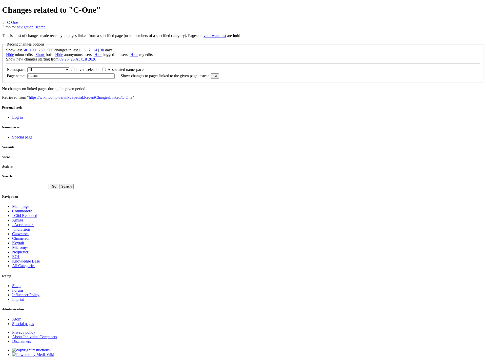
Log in (17, 117)
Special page (22, 137)
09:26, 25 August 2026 (77, 59)
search (40, 27)
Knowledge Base (26, 261)
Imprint (18, 299)
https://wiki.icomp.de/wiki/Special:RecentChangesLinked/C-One (80, 97)
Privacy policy (23, 332)
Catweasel (20, 234)
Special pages (23, 324)
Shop (16, 286)
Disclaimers (21, 341)
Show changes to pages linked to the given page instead (165, 76)
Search (7, 176)
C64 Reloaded (24, 215)
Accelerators (23, 225)
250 (41, 50)
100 (33, 50)
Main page (20, 206)
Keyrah (18, 243)
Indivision (21, 229)
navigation (25, 27)
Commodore (22, 211)
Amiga (17, 220)
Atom (16, 319)
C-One (12, 22)
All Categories (23, 266)
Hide (10, 54)
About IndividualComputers (34, 337)
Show (40, 54)
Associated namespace (126, 69)
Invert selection (88, 69)
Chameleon (21, 238)
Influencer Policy (25, 295)
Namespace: (16, 69)
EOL (16, 256)
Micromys (20, 247)
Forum (17, 290)
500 (50, 50)
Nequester (20, 252)
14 (95, 50)
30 (102, 50)
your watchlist (215, 35)
